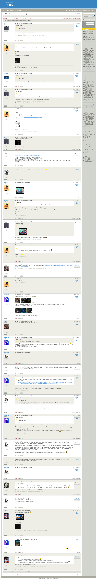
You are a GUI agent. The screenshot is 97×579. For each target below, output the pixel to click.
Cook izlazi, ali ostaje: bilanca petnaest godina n (89, 77)
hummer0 (6, 73)
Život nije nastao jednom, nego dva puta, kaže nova (89, 85)
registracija (71, 10)
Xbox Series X (87, 157)
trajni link (73, 40)
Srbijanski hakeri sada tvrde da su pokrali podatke (90, 110)
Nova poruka (77, 13)
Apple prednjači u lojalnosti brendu (89, 139)
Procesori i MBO (18, 10)
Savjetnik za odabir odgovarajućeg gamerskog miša (89, 155)
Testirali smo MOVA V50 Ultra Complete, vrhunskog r (90, 114)
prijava (67, 10)
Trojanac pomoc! (88, 140)
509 (16, 18)
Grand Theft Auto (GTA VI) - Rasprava (90, 99)
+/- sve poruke (64, 18)
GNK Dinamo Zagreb (88, 152)
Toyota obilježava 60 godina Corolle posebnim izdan (90, 122)
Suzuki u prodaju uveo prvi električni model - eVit (89, 87)
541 (27, 18)
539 (23, 18)
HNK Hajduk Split (88, 147)
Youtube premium (88, 153)
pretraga (92, 10)
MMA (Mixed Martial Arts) (89, 35)
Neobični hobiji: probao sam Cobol (89, 63)
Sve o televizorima (88, 141)
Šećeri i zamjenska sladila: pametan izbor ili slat (89, 55)
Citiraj (77, 26)
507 (12, 18)
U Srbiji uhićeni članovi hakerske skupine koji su (89, 70)
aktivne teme (76, 10)
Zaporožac (6, 42)
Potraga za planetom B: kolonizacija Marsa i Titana (89, 41)
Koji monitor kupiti (88, 75)
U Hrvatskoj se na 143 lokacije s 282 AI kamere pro (90, 94)
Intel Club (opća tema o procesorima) (22, 108)
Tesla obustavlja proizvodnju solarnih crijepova (90, 67)
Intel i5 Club (28, 20)
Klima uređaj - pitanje (88, 61)
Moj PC (5, 40)
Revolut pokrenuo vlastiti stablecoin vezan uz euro (89, 112)
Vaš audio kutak (87, 58)
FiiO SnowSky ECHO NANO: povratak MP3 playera (89, 48)
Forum (8, 10)
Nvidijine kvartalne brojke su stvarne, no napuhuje (90, 46)
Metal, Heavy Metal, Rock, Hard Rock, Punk (89, 131)
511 (20, 18)
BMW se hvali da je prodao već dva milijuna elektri (89, 65)
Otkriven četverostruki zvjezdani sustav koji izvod (89, 91)
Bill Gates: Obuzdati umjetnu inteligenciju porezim (90, 53)
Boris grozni (6, 294)
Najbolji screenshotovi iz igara (89, 34)
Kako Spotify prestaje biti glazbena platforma (89, 89)
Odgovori (77, 25)
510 (18, 18)
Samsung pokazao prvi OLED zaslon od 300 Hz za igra (89, 124)
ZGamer (5, 167)
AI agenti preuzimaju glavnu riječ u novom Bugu (89, 106)
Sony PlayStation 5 (88, 92)
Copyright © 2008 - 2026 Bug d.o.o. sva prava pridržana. (48, 578)
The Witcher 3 (87, 136)
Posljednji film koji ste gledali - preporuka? (90, 40)
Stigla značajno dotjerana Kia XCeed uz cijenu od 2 (89, 116)
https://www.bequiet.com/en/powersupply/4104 (33, 117)
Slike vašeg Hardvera (88, 142)
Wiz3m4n (6, 321)
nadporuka (78, 40)
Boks (86, 36)
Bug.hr (4, 10)
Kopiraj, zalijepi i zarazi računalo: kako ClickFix (89, 68)
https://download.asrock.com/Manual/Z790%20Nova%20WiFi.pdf (27, 155)
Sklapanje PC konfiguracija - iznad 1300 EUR (90, 38)
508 (14, 18)
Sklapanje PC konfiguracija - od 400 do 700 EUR (90, 51)
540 (25, 18)
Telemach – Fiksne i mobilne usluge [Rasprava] (90, 151)
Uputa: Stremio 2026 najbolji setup (90, 135)
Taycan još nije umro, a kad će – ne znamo (89, 159)
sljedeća (30, 18)
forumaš (5, 152)
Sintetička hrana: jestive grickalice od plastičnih (89, 32)
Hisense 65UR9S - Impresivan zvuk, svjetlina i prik (89, 44)
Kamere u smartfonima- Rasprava (89, 120)
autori (89, 10)
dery (5, 23)
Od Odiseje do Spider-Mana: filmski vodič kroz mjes (90, 72)
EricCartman (6, 352)
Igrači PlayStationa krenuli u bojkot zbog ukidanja (90, 161)
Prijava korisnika (87, 19)
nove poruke (85, 10)
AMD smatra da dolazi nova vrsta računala (90, 146)
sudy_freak (6, 510)
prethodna (5, 18)
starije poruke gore (77, 18)
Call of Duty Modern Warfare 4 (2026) (90, 83)
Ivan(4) (5, 264)
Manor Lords (87, 137)
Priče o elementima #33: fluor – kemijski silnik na (89, 133)
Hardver (12, 10)
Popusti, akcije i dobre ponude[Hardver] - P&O (89, 96)
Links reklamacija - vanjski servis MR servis (89, 98)
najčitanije (80, 10)
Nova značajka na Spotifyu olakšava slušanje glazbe (89, 144)
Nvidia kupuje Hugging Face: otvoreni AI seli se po (89, 118)
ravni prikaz (70, 18)
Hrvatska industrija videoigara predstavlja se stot (89, 127)
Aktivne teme (86, 29)
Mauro (5, 481)
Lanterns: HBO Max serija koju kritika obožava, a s (89, 104)
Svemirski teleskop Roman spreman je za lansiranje (89, 101)
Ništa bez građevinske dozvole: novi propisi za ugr (89, 81)
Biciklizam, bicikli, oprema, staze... (89, 79)
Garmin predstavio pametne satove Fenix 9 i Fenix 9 (90, 57)
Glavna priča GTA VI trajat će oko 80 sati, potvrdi (89, 129)
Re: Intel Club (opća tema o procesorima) (23, 23)
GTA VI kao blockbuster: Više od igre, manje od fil (89, 149)
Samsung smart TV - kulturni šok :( (88, 108)
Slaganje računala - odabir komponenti (89, 60)
